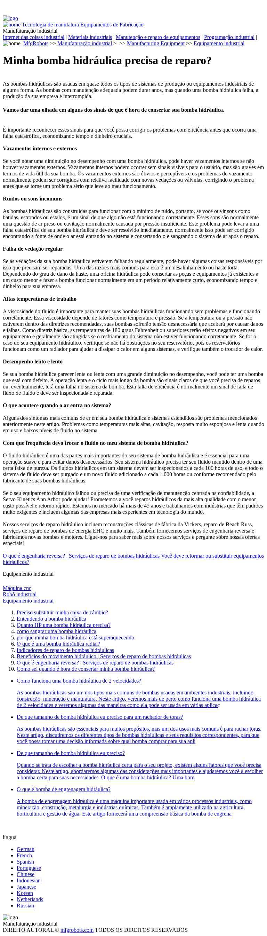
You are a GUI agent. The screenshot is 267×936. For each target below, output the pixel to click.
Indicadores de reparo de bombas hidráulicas (65, 650)
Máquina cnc (17, 588)
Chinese (25, 874)
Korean (25, 893)
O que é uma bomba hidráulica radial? (58, 644)
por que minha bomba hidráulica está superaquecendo (75, 637)
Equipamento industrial (219, 43)
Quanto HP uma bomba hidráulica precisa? (64, 625)
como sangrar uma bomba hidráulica (56, 631)
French (24, 855)
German (25, 849)
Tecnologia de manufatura (50, 24)
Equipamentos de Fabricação (112, 24)
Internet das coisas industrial (33, 37)
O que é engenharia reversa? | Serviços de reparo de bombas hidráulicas (81, 556)
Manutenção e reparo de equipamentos (158, 37)
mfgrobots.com (77, 930)
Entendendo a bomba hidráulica (51, 619)
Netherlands (30, 899)
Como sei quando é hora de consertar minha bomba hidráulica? (86, 669)
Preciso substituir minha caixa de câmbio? (62, 612)
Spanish (25, 862)
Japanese (26, 887)
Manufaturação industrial (84, 43)
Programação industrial (229, 37)
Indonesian (29, 880)
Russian (25, 906)
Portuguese (29, 868)
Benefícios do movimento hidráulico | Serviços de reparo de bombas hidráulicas (104, 656)
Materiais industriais (90, 37)
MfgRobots (35, 43)
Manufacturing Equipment (156, 43)
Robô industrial (20, 594)
